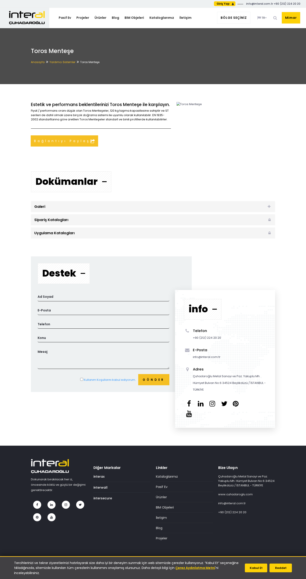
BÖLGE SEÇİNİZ (234, 17)
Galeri (39, 206)
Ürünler (100, 17)
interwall (100, 487)
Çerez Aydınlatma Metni (195, 568)
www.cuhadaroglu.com (235, 494)
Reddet (281, 568)
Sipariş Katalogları (51, 219)
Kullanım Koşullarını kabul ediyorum (109, 380)
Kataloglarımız (161, 17)
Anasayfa (38, 62)
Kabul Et (256, 568)
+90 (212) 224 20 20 (232, 512)
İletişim (185, 17)
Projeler (82, 17)
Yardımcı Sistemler (62, 62)
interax (99, 476)
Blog (115, 17)
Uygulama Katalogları (54, 233)
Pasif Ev (65, 17)
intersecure (102, 498)
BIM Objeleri (134, 17)
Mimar (291, 17)
